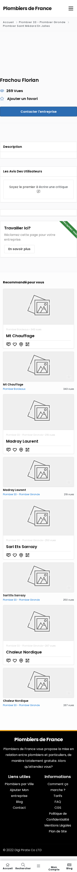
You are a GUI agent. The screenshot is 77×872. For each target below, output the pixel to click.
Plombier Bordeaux (17, 329)
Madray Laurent (22, 441)
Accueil (9, 22)
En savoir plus (19, 249)
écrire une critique (53, 187)
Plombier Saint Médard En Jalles (26, 26)
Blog (69, 868)
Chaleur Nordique (24, 652)
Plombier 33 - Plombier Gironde (42, 22)
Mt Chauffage (20, 336)
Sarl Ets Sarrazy (21, 546)
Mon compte (53, 868)
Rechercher (23, 868)
